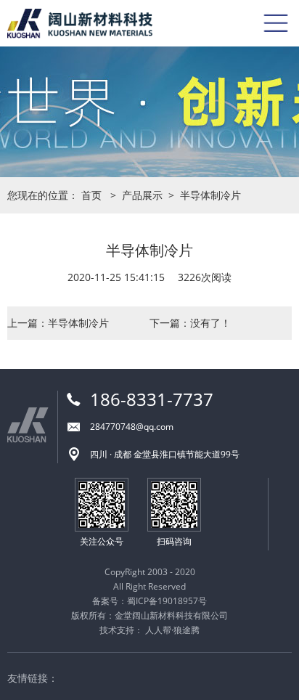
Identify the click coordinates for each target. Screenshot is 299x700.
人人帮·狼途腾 (172, 630)
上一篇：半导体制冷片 (58, 323)
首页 (91, 195)
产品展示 (142, 195)
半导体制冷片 (210, 195)
